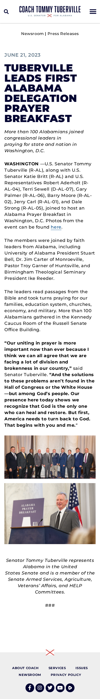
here (56, 227)
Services (57, 668)
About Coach (25, 668)
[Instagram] (39, 687)
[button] (6, 12)
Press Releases (63, 33)
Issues (81, 668)
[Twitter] (50, 687)
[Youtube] (60, 687)
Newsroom (32, 33)
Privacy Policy (66, 675)
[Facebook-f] (29, 687)
